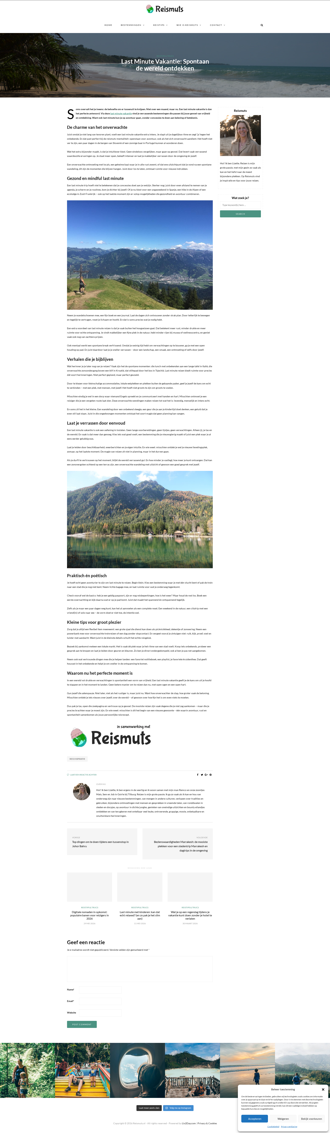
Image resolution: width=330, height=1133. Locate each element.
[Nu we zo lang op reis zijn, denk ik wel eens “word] (192, 1070)
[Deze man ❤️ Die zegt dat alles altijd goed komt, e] (302, 1070)
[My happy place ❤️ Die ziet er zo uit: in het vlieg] (137, 1070)
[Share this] (198, 774)
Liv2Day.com (189, 1123)
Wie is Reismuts (187, 25)
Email (70, 1001)
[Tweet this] (202, 774)
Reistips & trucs (165, 56)
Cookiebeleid (273, 1126)
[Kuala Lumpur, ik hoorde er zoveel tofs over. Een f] (82, 1070)
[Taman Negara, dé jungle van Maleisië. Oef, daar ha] (27, 1070)
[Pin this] (210, 774)
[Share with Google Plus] (206, 774)
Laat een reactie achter (83, 774)
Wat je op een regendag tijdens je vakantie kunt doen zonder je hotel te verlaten (190, 915)
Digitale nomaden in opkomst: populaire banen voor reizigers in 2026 (89, 915)
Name (70, 989)
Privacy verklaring (289, 1126)
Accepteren (254, 1118)
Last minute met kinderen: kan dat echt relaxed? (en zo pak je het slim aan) (140, 915)
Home (108, 25)
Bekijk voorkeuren (311, 1118)
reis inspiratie (77, 759)
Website (71, 1012)
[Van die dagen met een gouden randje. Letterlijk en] (247, 1070)
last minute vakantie (121, 113)
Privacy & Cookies (207, 1123)
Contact (216, 25)
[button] (323, 1089)
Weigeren (283, 1118)
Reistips (158, 25)
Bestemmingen (131, 25)
